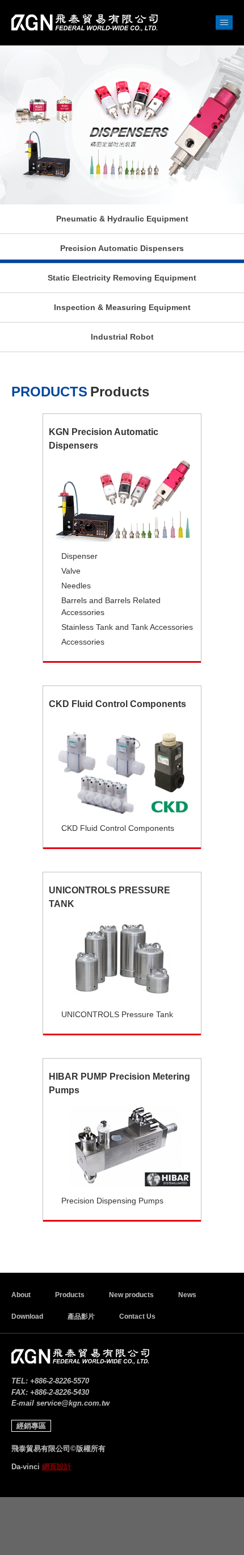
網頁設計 (56, 1466)
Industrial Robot (122, 336)
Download (27, 1316)
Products (70, 1295)
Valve (71, 570)
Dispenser (79, 556)
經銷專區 (31, 1426)
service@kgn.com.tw (73, 1403)
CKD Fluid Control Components (117, 828)
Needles (76, 585)
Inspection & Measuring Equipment (122, 307)
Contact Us (137, 1316)
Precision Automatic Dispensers (122, 248)
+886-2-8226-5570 (59, 1381)
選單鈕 (224, 22)
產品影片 (81, 1316)
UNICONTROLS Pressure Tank (117, 1014)
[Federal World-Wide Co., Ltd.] (84, 22)
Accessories (82, 641)
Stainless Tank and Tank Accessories (127, 627)
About (21, 1295)
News (187, 1295)
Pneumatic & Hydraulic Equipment (122, 218)
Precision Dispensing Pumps (112, 1200)
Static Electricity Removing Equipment (122, 277)
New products (131, 1295)
